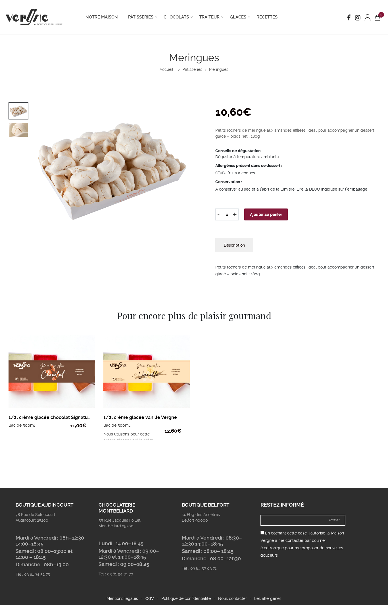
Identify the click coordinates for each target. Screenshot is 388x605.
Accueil (166, 69)
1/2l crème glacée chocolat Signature (50, 417)
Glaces (238, 17)
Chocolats (176, 17)
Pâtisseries (140, 17)
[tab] (234, 245)
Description (234, 245)
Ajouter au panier (266, 214)
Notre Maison (101, 17)
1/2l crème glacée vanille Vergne (140, 417)
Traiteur (209, 17)
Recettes (267, 17)
